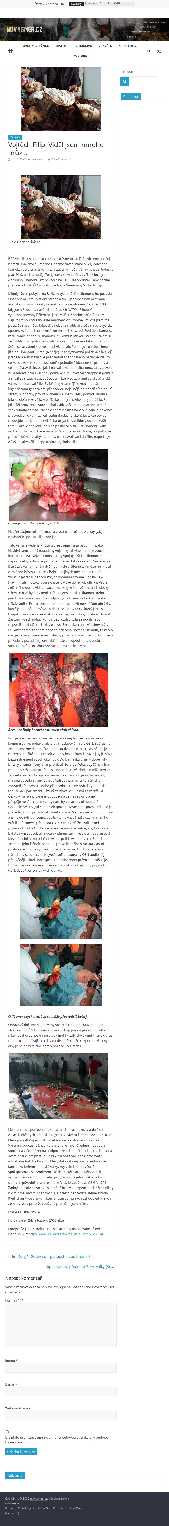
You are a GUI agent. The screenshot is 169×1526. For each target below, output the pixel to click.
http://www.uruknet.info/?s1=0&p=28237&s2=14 (66, 1234)
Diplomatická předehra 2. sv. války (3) (80, 1266)
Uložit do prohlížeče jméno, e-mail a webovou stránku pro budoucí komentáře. (57, 1440)
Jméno (11, 1360)
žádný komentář (61, 159)
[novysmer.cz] (84, 20)
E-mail (11, 1384)
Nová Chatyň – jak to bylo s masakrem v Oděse (103, 6)
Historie (62, 46)
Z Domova (84, 46)
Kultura (80, 56)
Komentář (14, 1300)
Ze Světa (105, 46)
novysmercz (39, 159)
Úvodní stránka (36, 46)
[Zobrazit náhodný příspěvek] (159, 51)
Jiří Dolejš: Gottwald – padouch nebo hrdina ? (48, 1256)
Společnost (128, 46)
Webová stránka (17, 1408)
